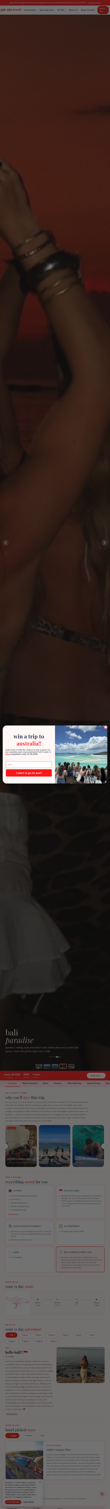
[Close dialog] (105, 727)
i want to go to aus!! (29, 773)
